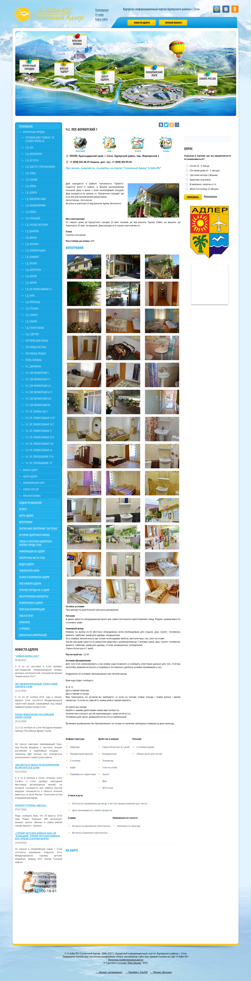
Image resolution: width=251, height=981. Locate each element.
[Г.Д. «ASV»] (42, 147)
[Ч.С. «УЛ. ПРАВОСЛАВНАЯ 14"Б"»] (42, 418)
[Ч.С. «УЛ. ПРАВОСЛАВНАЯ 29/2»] (42, 437)
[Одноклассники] (171, 125)
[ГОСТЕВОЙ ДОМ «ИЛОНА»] (42, 340)
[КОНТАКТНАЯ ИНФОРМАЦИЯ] (39, 635)
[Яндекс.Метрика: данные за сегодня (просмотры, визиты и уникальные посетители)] (161, 972)
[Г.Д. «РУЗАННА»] (42, 308)
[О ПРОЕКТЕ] (39, 628)
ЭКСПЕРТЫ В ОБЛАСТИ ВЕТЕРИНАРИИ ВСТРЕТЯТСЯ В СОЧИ (37, 766)
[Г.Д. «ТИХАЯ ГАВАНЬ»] (42, 327)
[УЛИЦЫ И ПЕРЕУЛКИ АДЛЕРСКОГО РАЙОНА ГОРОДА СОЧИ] (39, 543)
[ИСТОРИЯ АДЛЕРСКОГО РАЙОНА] (39, 535)
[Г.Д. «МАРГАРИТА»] (42, 269)
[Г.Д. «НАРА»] (42, 295)
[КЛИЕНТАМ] (39, 622)
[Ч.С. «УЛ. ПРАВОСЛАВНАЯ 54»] (42, 450)
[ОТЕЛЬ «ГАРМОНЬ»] (42, 360)
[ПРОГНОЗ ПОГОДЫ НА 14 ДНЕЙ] (39, 590)
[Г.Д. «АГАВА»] (42, 173)
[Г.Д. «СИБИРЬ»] (42, 321)
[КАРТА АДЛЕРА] (39, 515)
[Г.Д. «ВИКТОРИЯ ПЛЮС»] (42, 199)
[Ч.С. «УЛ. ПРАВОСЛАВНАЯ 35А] (42, 443)
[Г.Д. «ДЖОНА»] (42, 237)
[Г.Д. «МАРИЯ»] (42, 282)
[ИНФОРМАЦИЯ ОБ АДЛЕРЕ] (39, 551)
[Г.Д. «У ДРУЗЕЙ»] (42, 334)
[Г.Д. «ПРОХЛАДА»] (42, 302)
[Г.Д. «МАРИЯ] (42, 276)
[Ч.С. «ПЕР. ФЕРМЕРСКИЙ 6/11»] (42, 392)
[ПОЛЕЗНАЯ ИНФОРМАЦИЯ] (39, 609)
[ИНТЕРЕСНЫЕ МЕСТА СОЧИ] (39, 557)
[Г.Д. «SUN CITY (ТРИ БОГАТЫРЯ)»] (42, 166)
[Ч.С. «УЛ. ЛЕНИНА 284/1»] (42, 411)
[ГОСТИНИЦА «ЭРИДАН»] (42, 353)
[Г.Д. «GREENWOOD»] (42, 153)
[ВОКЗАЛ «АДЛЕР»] (40, 470)
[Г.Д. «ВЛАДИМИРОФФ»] (42, 205)
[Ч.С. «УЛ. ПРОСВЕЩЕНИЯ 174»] (42, 463)
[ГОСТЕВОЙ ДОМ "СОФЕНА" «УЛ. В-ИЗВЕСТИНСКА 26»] (42, 139)
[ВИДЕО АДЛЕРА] (39, 564)
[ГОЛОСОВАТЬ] (193, 197)
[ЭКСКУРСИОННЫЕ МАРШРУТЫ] (39, 596)
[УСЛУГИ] (39, 509)
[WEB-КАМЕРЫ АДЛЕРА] (39, 583)
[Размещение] (102, 10)
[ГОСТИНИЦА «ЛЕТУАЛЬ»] (42, 347)
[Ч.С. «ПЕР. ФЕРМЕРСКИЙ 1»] (42, 372)
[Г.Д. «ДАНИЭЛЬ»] (42, 231)
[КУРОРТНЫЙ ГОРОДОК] (29, 67)
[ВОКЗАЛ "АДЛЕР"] (64, 70)
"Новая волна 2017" (27, 656)
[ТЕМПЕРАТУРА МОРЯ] (39, 570)
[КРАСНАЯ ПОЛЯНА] (77, 42)
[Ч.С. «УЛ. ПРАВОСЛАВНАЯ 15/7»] (42, 424)
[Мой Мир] (177, 125)
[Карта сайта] (101, 19)
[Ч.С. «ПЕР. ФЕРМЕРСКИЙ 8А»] (42, 405)
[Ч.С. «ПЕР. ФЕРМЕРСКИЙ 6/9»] (42, 398)
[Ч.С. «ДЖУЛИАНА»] (42, 366)
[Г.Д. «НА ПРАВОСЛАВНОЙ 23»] (42, 289)
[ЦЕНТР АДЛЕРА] (104, 77)
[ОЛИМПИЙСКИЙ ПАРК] (154, 73)
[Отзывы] (99, 14)
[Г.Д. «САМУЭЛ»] (42, 315)
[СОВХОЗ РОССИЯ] (207, 80)
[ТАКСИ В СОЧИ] (39, 615)
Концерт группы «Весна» (31, 805)
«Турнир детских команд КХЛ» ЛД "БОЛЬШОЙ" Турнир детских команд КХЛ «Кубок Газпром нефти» (37, 836)
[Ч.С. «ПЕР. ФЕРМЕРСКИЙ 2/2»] (42, 385)
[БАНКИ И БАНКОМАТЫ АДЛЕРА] (39, 577)
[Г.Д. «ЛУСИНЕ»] (42, 263)
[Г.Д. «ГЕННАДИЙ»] (42, 218)
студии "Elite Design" (130, 962)
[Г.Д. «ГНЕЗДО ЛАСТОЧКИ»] (42, 224)
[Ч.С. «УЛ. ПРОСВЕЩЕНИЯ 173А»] (42, 456)
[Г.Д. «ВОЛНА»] (42, 211)
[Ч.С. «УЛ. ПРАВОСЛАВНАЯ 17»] (42, 430)
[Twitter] (166, 125)
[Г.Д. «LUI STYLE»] (42, 160)
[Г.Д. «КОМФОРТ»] (42, 257)
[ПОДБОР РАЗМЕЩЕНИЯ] (39, 502)
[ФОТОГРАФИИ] (39, 522)
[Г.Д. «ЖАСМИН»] (42, 244)
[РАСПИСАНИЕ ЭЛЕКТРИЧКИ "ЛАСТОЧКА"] (39, 528)
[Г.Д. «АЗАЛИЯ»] (42, 179)
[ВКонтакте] (161, 125)
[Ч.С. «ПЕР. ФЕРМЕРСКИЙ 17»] (42, 379)
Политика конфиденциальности (125, 959)
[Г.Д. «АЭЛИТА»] (42, 192)
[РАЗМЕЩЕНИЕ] (39, 126)
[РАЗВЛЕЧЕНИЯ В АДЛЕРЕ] (39, 602)
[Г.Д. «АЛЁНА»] (42, 186)
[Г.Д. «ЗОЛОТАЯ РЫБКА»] (42, 250)
